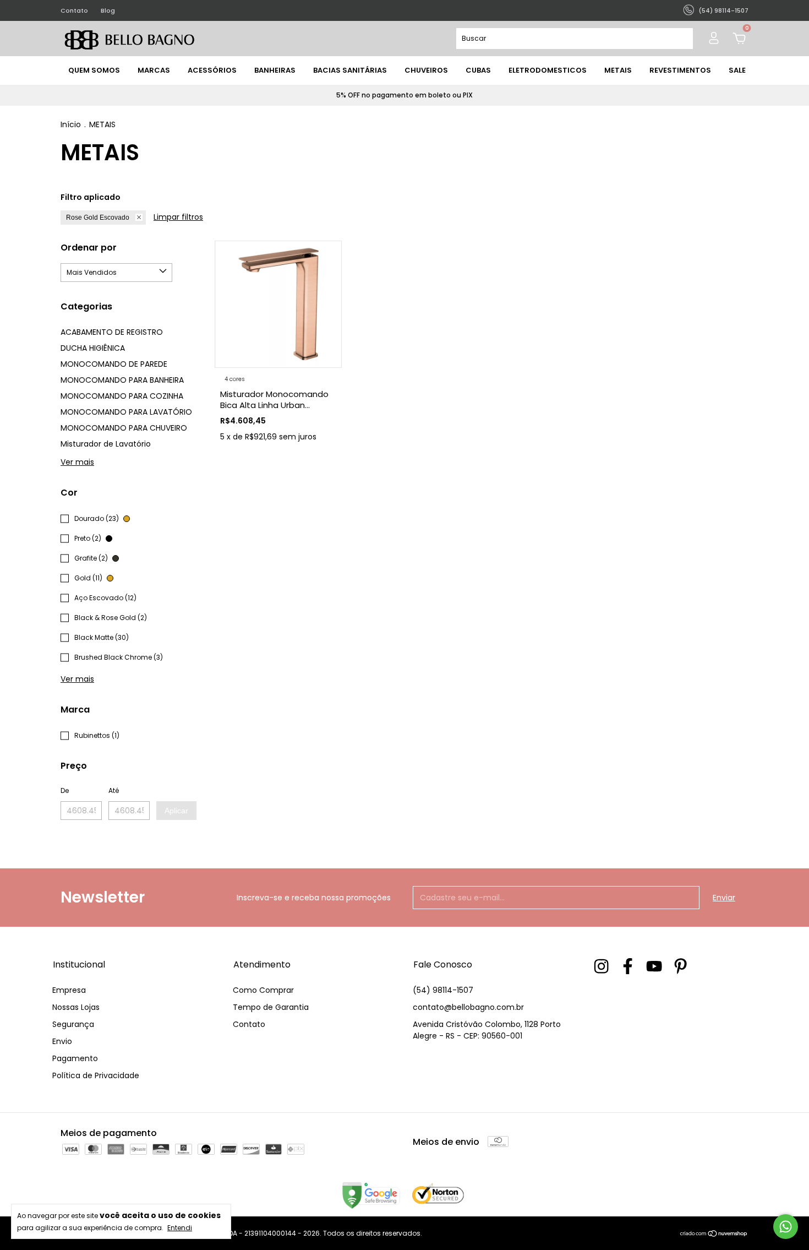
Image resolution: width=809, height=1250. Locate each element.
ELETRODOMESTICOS (548, 70)
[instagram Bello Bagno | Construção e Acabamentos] (601, 967)
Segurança (73, 1024)
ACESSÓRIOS (212, 70)
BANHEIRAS (275, 70)
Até (113, 790)
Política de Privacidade (95, 1075)
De (65, 790)
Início (71, 124)
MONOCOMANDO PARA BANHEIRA (122, 379)
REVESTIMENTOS (680, 70)
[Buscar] (680, 39)
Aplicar (176, 810)
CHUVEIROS (426, 70)
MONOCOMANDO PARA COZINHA (122, 395)
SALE (737, 70)
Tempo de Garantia (271, 1007)
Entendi (179, 1227)
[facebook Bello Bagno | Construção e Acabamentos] (628, 967)
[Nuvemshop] (714, 1234)
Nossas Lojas (76, 1007)
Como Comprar (263, 990)
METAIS (618, 70)
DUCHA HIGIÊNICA (93, 348)
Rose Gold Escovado (97, 217)
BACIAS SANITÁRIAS (350, 70)
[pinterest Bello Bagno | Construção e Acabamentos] (680, 967)
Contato (74, 10)
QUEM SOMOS (94, 70)
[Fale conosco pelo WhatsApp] (785, 1226)
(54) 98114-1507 (443, 990)
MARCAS (154, 70)
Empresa (69, 990)
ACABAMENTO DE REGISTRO (112, 332)
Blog (108, 10)
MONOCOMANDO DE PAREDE (114, 363)
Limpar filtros (178, 216)
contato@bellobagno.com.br (468, 1007)
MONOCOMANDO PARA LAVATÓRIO (126, 411)
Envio (62, 1041)
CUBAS (478, 70)
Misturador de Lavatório (106, 443)
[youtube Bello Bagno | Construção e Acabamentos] (654, 967)
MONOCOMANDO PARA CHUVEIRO (124, 427)
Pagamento (75, 1058)
